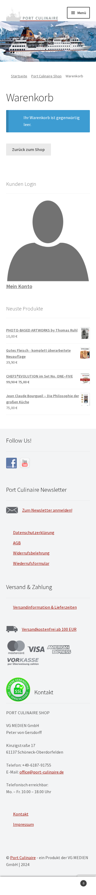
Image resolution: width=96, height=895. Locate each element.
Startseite (19, 76)
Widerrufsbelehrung (31, 553)
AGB (17, 542)
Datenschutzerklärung (33, 532)
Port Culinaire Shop (46, 76)
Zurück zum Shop (28, 149)
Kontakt (21, 814)
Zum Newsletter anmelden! (47, 510)
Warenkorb (74, 881)
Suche (48, 886)
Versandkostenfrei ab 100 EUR (49, 629)
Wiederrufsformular (31, 563)
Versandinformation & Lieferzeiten (45, 607)
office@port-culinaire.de (41, 772)
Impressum (23, 824)
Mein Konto (19, 286)
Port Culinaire (23, 857)
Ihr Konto (16, 886)
